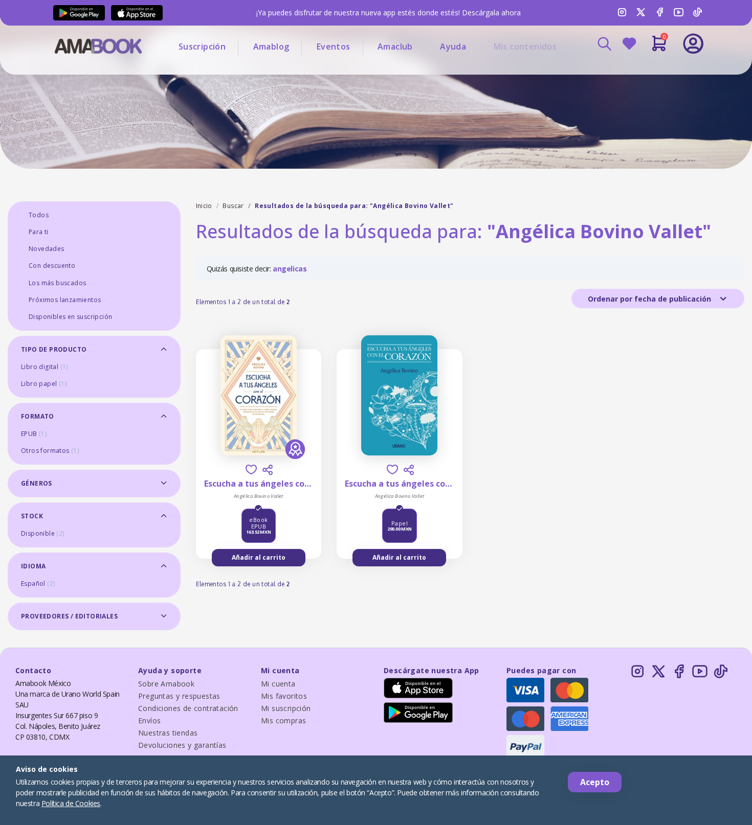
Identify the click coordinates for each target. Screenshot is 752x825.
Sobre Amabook (166, 684)
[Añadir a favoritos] (251, 469)
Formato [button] (37, 416)
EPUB (34, 433)
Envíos (149, 720)
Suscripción (202, 46)
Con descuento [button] (52, 265)
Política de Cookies (70, 803)
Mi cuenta (278, 684)
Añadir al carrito (258, 557)
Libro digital (44, 366)
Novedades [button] (46, 248)
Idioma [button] (33, 566)
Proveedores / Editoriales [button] (69, 616)
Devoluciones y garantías (182, 745)
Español (38, 583)
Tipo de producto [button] (53, 349)
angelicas (289, 268)
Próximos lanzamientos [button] (65, 299)
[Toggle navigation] (651, 72)
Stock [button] (32, 516)
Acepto (594, 782)
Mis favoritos (284, 696)
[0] (659, 47)
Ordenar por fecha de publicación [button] (650, 299)
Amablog (271, 46)
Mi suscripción (286, 708)
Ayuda (453, 46)
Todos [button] (39, 215)
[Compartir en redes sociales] (267, 470)
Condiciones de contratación (188, 708)
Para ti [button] (39, 231)
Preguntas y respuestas (179, 696)
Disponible (42, 533)
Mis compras (283, 720)
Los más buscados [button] (57, 283)
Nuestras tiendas (167, 733)
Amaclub (395, 46)
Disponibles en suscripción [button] (70, 316)
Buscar (233, 205)
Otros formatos (50, 450)
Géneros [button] (36, 483)
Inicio (204, 205)
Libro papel (44, 383)
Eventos (333, 46)
